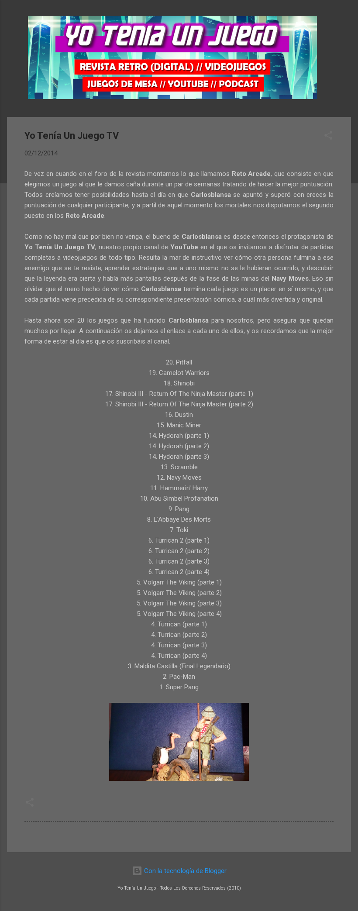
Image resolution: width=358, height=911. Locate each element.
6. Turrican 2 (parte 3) (179, 561)
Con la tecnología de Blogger (184, 871)
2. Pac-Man (179, 677)
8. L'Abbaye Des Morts (179, 519)
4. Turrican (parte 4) (179, 656)
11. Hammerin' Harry (179, 488)
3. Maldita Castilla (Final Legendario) (179, 666)
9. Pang (179, 509)
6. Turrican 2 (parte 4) (179, 572)
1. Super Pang (179, 687)
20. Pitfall (179, 362)
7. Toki (179, 530)
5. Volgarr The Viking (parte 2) (179, 593)
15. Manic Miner (179, 425)
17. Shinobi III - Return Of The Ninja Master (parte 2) (179, 404)
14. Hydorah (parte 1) (179, 436)
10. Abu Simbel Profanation (179, 498)
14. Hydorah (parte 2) (179, 446)
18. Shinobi (179, 383)
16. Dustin (179, 415)
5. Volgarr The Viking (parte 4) (179, 614)
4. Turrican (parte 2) (179, 635)
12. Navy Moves (179, 477)
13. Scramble (179, 467)
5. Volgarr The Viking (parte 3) (179, 603)
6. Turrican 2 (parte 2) (179, 551)
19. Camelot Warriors (179, 373)
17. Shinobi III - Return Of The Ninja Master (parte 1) (179, 394)
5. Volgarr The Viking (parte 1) (179, 582)
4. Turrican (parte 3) (179, 645)
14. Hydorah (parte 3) (179, 457)
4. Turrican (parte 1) (179, 624)
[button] (328, 137)
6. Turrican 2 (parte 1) (179, 540)
